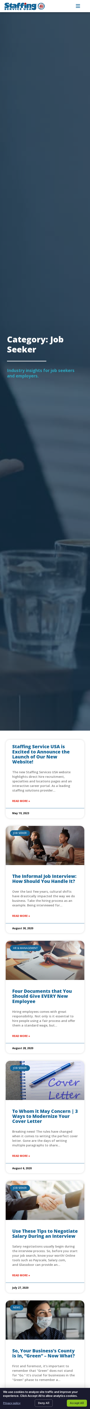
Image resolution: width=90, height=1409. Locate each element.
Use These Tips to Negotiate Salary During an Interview (45, 1233)
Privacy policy (12, 1403)
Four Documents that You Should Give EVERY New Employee (42, 996)
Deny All (43, 1403)
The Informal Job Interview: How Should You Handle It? (44, 878)
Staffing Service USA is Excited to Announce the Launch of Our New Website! (41, 754)
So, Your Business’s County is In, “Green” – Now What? (43, 1353)
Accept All (77, 1403)
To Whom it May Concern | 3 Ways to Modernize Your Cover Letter (45, 1116)
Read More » (21, 801)
